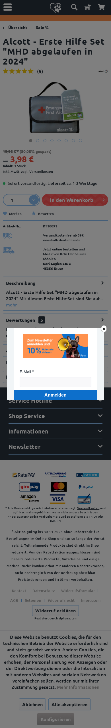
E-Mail (25, 372)
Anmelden (55, 395)
